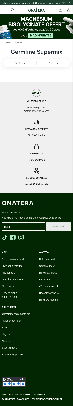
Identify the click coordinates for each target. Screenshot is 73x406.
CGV (4, 394)
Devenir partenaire (49, 292)
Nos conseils (8, 272)
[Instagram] (21, 237)
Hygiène (6, 334)
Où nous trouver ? (48, 286)
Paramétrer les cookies (15, 399)
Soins (5, 327)
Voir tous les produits (13, 354)
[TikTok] (4, 237)
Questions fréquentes (13, 279)
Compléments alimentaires (16, 313)
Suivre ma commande (13, 259)
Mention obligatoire (20, 394)
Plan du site (41, 394)
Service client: (10, 294)
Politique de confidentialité (47, 399)
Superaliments (9, 347)
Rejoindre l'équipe (48, 299)
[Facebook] (13, 237)
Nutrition (6, 340)
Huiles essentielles (12, 320)
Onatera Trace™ (47, 265)
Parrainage (44, 279)
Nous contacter (10, 286)
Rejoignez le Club (48, 272)
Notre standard (47, 259)
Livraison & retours (12, 265)
